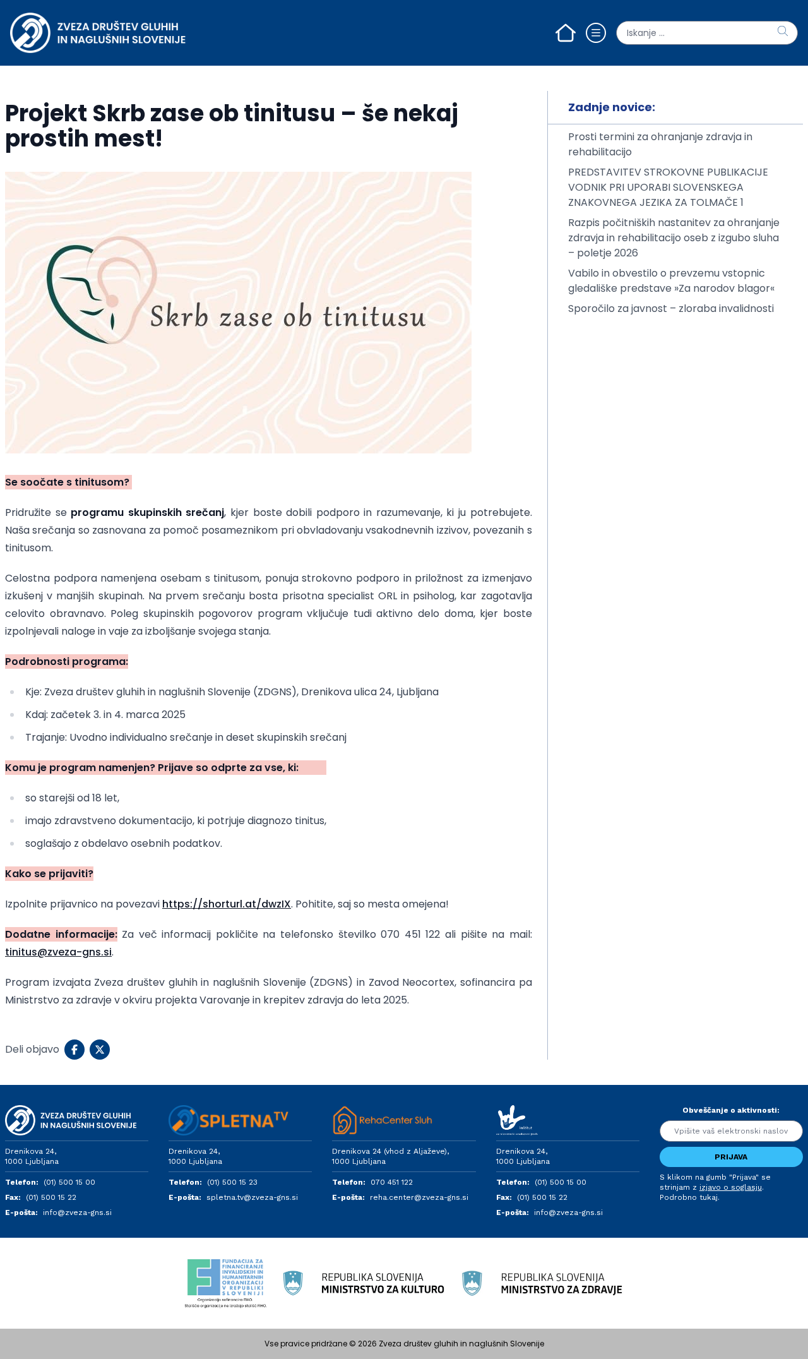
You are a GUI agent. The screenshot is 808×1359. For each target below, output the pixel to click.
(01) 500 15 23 (232, 1182)
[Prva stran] (566, 33)
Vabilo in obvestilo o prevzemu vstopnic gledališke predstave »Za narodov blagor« (671, 281)
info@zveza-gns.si (77, 1212)
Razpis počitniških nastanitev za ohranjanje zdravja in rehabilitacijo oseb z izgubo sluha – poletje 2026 (674, 237)
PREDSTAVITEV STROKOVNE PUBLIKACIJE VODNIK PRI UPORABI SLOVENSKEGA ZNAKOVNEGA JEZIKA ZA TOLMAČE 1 (668, 187)
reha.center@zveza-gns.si (419, 1197)
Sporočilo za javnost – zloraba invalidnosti (671, 308)
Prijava (731, 1156)
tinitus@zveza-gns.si (58, 952)
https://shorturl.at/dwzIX (226, 904)
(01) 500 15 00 (69, 1182)
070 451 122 (392, 1182)
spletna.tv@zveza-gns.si (252, 1197)
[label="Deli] (74, 1049)
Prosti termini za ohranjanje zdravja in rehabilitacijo (660, 144)
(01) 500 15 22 (51, 1197)
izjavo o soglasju (730, 1187)
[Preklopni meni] (596, 33)
